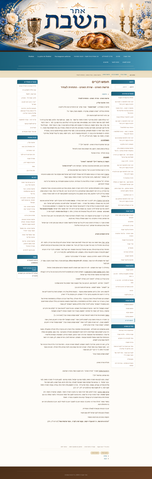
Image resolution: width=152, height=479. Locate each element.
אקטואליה (130, 359)
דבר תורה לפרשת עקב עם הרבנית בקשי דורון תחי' (123, 173)
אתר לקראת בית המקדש (125, 338)
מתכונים (130, 221)
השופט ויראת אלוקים (126, 144)
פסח (33, 166)
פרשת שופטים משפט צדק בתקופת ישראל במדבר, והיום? (123, 150)
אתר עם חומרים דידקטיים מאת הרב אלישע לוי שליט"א (123, 348)
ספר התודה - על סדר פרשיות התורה (124, 235)
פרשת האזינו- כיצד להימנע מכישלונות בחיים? (29, 191)
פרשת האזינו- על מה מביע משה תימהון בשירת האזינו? (28, 243)
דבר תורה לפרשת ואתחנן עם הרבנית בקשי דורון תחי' (124, 200)
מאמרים (130, 248)
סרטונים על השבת (127, 240)
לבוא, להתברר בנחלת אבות (125, 117)
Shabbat (31, 56)
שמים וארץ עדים (30, 215)
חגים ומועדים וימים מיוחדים (124, 286)
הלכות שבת (129, 270)
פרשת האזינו (87, 446)
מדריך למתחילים (107, 56)
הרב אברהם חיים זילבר (28, 154)
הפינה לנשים (126, 62)
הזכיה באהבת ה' (128, 178)
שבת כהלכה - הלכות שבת (125, 334)
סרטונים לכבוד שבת (127, 260)
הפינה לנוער (115, 62)
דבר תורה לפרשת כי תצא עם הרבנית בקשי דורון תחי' (124, 122)
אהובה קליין (105, 453)
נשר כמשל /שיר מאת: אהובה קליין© (28, 236)
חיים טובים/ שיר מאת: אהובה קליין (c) (28, 184)
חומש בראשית (128, 304)
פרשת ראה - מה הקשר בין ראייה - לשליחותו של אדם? (123, 156)
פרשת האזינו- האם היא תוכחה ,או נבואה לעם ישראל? (27, 200)
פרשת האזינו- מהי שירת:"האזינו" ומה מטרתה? (29, 209)
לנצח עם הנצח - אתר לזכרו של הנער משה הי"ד (124, 354)
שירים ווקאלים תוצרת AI (125, 205)
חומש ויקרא (129, 312)
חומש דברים (129, 320)
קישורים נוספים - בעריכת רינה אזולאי (124, 364)
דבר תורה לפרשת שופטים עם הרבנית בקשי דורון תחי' (124, 139)
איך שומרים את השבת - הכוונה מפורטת (86, 56)
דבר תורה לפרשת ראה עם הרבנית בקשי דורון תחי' (125, 166)
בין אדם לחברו (128, 294)
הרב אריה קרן (31, 170)
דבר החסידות (31, 150)
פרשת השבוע (129, 256)
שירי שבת (130, 244)
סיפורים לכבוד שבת (127, 229)
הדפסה (104, 94)
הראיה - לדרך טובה (127, 161)
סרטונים (105, 62)
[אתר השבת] (76, 25)
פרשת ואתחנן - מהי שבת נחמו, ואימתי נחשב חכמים (123, 190)
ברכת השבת (129, 342)
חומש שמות (129, 308)
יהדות (131, 290)
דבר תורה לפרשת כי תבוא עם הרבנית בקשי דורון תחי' (124, 103)
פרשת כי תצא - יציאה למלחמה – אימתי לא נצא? (123, 133)
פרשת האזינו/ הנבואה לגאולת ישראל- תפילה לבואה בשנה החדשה (28, 222)
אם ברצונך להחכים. (29, 250)
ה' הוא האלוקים (128, 195)
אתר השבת (127, 56)
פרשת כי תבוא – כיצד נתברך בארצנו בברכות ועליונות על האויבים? (124, 110)
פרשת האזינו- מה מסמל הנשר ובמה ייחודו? (27, 230)
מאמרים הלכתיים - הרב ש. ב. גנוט (124, 281)
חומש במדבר (129, 316)
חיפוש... (131, 87)
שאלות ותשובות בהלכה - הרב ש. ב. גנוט (123, 275)
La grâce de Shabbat (44, 56)
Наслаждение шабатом (63, 56)
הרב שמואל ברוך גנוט (28, 146)
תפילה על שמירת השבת (125, 98)
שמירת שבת (31, 158)
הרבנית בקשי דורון (29, 162)
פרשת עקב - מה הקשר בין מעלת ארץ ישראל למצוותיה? (123, 183)
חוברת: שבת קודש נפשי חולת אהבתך (124, 216)
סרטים (118, 56)
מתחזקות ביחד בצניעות (126, 330)
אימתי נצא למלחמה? (126, 127)
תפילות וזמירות (128, 252)
